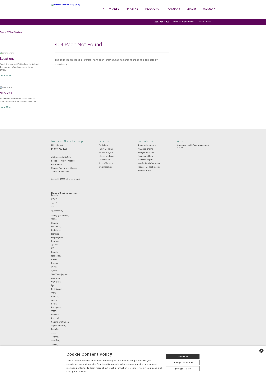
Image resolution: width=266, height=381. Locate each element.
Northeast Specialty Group (67, 141)
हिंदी (52, 248)
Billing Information (146, 152)
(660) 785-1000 (60, 149)
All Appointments (145, 149)
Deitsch (54, 296)
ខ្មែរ (52, 285)
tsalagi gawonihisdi (59, 215)
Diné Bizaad (56, 289)
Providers (152, 9)
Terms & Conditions (60, 172)
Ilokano (54, 259)
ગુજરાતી (54, 245)
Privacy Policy (57, 164)
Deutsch (55, 241)
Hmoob (54, 252)
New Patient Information (149, 163)
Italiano (54, 263)
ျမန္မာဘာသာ (56, 211)
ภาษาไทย (55, 340)
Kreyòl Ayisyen (57, 237)
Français (55, 234)
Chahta (54, 223)
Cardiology (103, 145)
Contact (209, 9)
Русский (55, 318)
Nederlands (56, 230)
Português (56, 307)
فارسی (54, 300)
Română (55, 315)
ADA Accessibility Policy (61, 157)
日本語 (54, 267)
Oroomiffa (56, 227)
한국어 (54, 270)
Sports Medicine (106, 163)
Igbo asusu (56, 256)
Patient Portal (204, 21)
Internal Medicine (106, 156)
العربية (54, 202)
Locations (173, 9)
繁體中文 (55, 219)
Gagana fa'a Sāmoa (60, 322)
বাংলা (52, 206)
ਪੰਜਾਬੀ (53, 311)
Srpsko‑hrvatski (58, 325)
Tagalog (54, 336)
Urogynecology (105, 167)
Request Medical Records (149, 167)
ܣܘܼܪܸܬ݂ (53, 333)
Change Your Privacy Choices (64, 168)
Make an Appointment (183, 21)
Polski (54, 304)
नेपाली (53, 293)
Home (2, 32)
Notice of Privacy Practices (63, 161)
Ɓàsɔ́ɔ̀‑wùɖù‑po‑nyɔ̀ (60, 274)
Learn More (5, 75)
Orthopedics (104, 160)
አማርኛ (54, 199)
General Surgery (106, 152)
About (191, 9)
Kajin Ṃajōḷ (56, 281)
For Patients (110, 9)
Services (132, 9)
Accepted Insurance (147, 145)
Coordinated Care (145, 156)
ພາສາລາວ (55, 278)
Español (54, 329)
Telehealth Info (144, 170)
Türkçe (54, 344)
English (54, 195)
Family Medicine (106, 149)
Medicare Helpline (146, 160)
